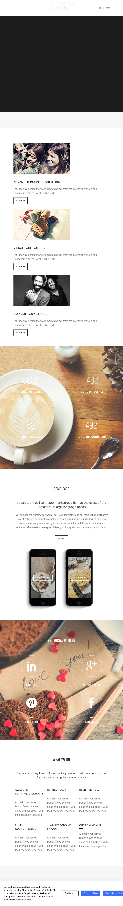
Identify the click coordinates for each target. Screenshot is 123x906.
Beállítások (69, 893)
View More (20, 200)
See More (61, 538)
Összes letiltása (91, 893)
